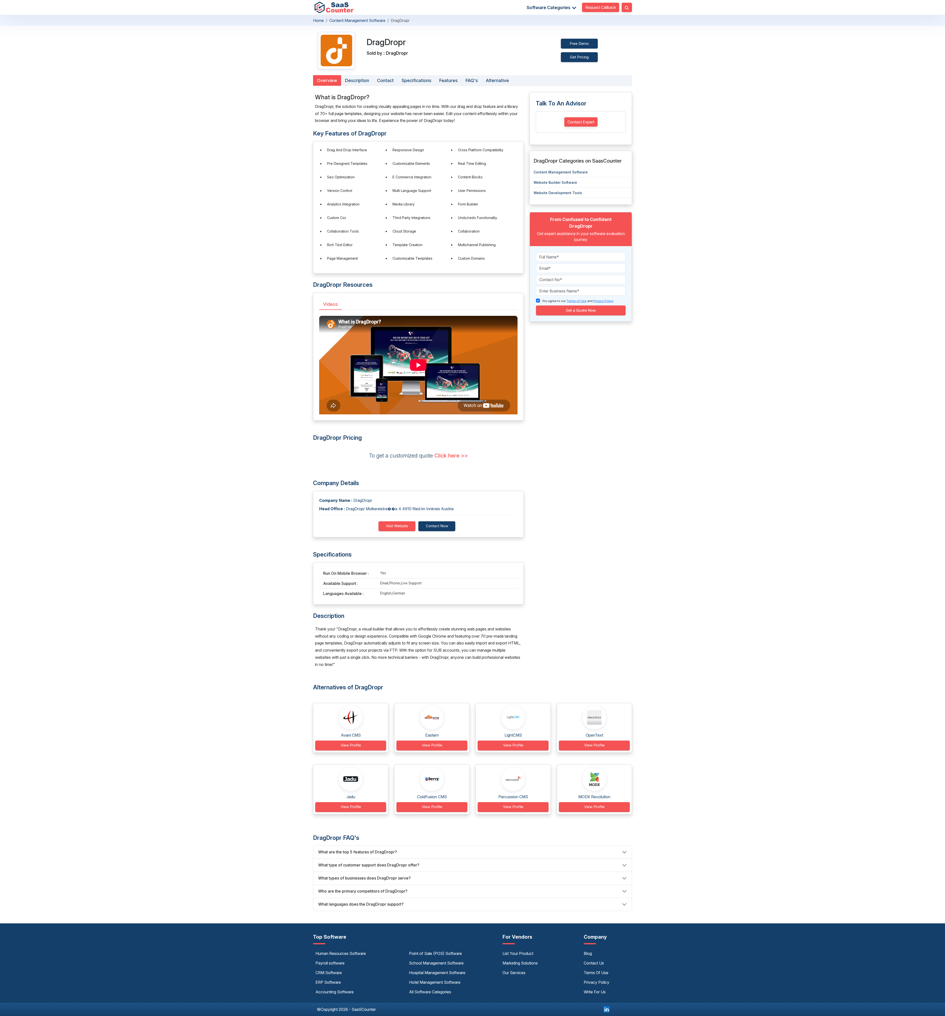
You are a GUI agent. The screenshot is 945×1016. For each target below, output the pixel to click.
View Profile (351, 745)
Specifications (416, 80)
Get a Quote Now (581, 310)
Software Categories (549, 7)
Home (318, 20)
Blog (588, 953)
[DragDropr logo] (336, 50)
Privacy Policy (596, 982)
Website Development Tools (558, 193)
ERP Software (328, 982)
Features (448, 80)
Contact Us (594, 963)
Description (357, 80)
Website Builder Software (555, 182)
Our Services (514, 972)
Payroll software (330, 963)
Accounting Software (334, 991)
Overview (327, 80)
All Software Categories (430, 991)
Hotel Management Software (434, 982)
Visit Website (397, 526)
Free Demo (579, 43)
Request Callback (600, 7)
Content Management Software (357, 20)
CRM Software (328, 972)
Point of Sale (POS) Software (435, 953)
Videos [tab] (330, 304)
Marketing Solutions (520, 963)
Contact (385, 80)
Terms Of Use (596, 972)
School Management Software (436, 963)
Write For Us (595, 991)
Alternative (497, 80)
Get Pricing (579, 57)
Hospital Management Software (437, 972)
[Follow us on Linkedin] (606, 1008)
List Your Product (518, 953)
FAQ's (472, 80)
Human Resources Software (340, 953)
